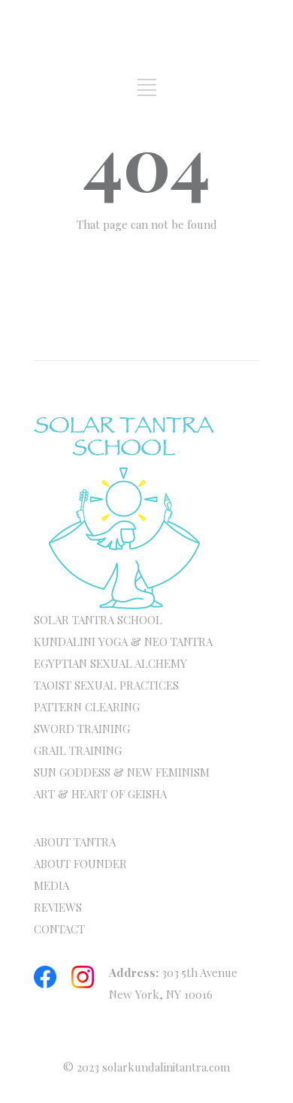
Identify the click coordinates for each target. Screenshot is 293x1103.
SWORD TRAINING (82, 728)
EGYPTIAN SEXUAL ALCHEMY (110, 663)
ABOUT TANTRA (75, 841)
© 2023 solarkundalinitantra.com (146, 1066)
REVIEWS (58, 907)
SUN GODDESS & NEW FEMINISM (122, 772)
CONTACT (59, 928)
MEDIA (51, 885)
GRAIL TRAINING (78, 750)
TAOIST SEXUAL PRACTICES (106, 685)
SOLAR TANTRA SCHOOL (98, 619)
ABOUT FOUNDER (80, 863)
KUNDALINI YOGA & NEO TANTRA (123, 641)
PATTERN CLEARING (87, 706)
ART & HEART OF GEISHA (100, 793)
